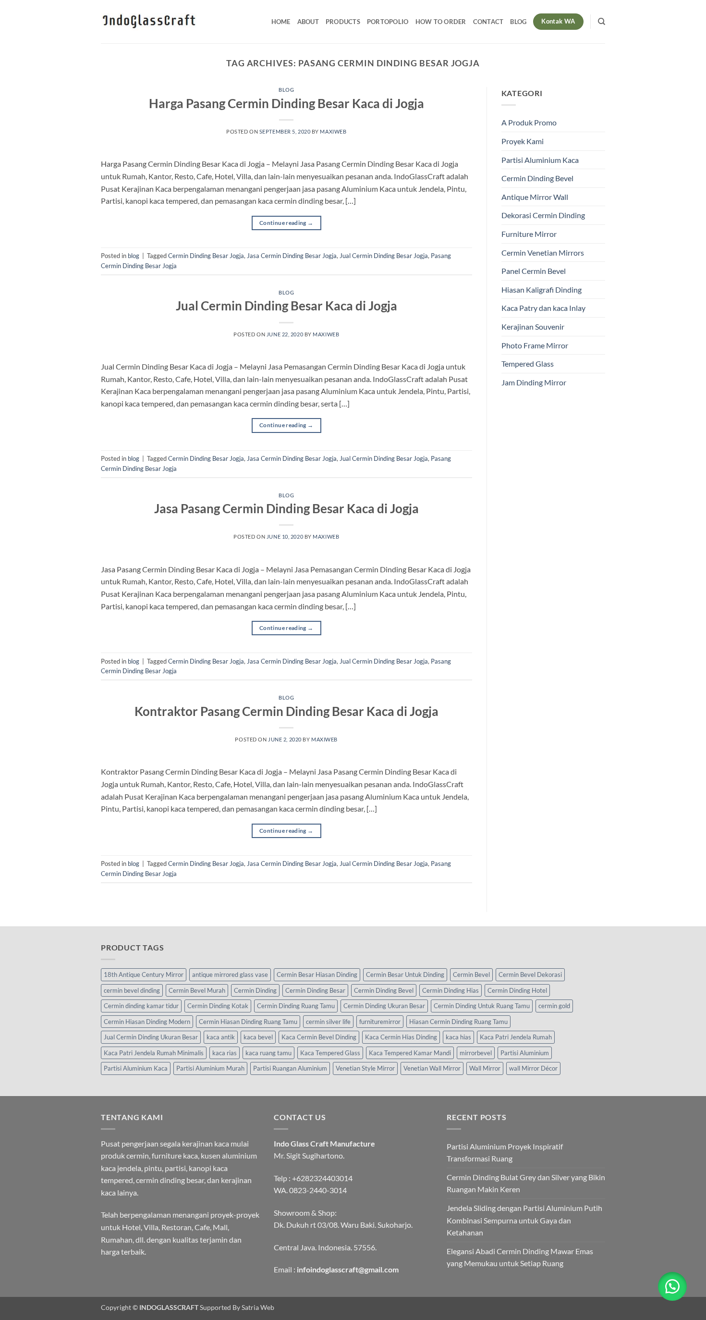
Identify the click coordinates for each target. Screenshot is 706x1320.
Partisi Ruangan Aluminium (290, 1068)
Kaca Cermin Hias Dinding (401, 1037)
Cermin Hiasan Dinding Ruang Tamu (248, 1021)
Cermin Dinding (255, 990)
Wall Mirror (484, 1068)
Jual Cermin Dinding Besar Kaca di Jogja (286, 305)
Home (281, 21)
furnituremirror (380, 1021)
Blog (518, 21)
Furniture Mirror (529, 233)
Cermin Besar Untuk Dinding (405, 974)
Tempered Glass (527, 363)
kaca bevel (258, 1037)
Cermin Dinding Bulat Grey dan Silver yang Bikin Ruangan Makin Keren (526, 1183)
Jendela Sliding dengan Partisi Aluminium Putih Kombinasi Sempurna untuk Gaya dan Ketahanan (524, 1220)
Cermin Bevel (471, 974)
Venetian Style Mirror (365, 1068)
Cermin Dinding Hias (450, 990)
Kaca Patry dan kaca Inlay (543, 307)
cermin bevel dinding (132, 990)
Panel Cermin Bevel (533, 270)
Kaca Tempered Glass (330, 1053)
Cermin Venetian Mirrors (542, 252)
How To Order (440, 21)
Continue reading (286, 222)
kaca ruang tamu (268, 1053)
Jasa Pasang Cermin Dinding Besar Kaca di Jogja (286, 508)
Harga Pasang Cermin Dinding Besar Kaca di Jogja (286, 103)
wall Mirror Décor (533, 1068)
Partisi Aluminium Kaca (540, 159)
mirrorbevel (476, 1053)
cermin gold (554, 1006)
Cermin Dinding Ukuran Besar (384, 1006)
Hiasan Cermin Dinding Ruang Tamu (458, 1021)
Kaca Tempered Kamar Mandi (410, 1053)
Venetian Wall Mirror (432, 1068)
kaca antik (221, 1037)
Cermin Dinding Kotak (217, 1006)
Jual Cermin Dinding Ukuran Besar (151, 1037)
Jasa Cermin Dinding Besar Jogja (292, 255)
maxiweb (333, 131)
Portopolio (388, 21)
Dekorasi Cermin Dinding (543, 215)
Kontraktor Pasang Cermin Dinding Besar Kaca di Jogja (286, 711)
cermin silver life (328, 1021)
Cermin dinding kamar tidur (141, 1006)
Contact (488, 21)
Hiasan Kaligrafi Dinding (541, 289)
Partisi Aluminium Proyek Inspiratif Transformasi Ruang (505, 1152)
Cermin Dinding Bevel (537, 178)
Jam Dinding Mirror (533, 382)
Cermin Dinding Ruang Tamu (296, 1006)
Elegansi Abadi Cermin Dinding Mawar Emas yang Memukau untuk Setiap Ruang (520, 1257)
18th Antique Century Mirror (143, 974)
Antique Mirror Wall (534, 196)
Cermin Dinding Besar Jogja (206, 255)
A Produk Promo (529, 122)
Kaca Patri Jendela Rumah (516, 1037)
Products (343, 21)
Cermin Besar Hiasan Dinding (317, 974)
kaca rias (224, 1053)
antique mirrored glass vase (230, 974)
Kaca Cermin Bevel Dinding (318, 1037)
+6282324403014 (322, 1178)
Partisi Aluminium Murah (210, 1068)
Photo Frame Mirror (534, 345)
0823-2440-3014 (318, 1190)
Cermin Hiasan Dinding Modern (147, 1021)
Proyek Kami (522, 141)
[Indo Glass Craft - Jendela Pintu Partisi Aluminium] (149, 21)
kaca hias (458, 1037)
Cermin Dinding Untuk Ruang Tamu (482, 1006)
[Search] (601, 21)
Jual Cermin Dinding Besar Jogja (384, 255)
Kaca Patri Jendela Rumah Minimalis (154, 1053)
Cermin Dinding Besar (315, 990)
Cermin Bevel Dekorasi (530, 974)
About (308, 21)
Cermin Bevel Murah (197, 990)
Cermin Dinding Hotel (517, 990)
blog (286, 89)
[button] (672, 1286)
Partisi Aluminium (524, 1053)
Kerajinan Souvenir (532, 326)
